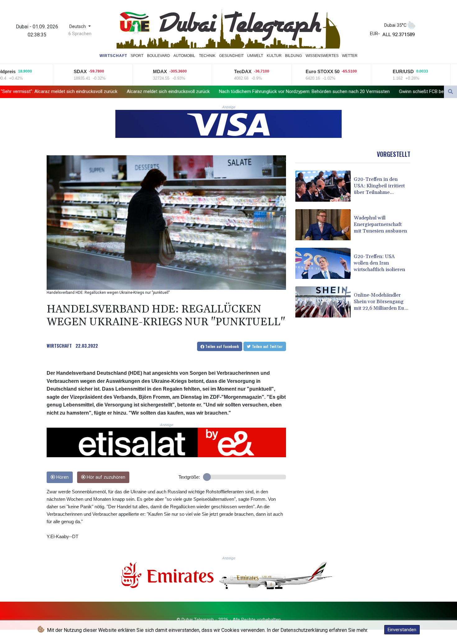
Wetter (350, 56)
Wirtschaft (113, 56)
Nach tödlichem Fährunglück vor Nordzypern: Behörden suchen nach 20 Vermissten (249, 91)
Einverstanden (402, 629)
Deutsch (78, 26)
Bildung (293, 56)
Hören (62, 477)
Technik (207, 56)
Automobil (184, 56)
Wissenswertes (322, 56)
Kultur (274, 56)
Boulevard (158, 56)
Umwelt (255, 56)
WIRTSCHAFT (59, 345)
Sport (137, 56)
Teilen (221, 346)
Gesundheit (231, 56)
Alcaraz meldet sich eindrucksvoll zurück (113, 91)
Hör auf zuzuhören (105, 477)
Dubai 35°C (395, 25)
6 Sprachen (79, 33)
